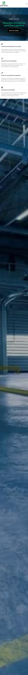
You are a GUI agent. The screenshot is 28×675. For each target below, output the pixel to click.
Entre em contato (14, 30)
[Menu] (26, 4)
